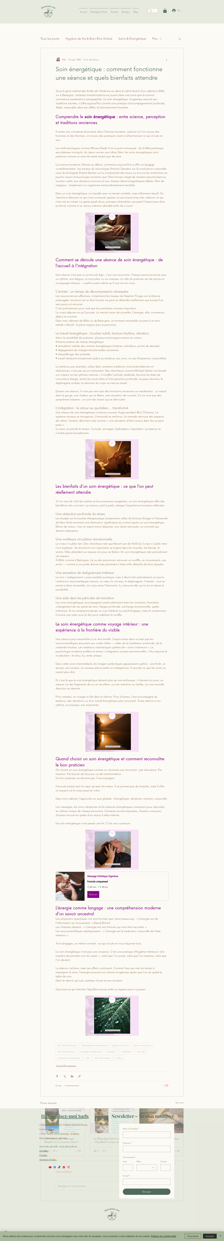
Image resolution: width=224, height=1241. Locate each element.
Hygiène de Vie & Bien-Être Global (89, 38)
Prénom (127, 1143)
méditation (126, 1051)
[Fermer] (220, 1236)
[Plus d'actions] (166, 59)
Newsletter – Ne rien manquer (143, 1116)
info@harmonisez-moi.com (53, 1138)
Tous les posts (49, 38)
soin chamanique (103, 1058)
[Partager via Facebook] (57, 1076)
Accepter (210, 1236)
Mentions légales (48, 1159)
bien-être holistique (67, 1045)
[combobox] (147, 1167)
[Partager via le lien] (79, 1076)
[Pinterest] (63, 1167)
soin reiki (141, 1051)
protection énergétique (69, 1058)
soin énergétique (66, 1051)
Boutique (43, 1150)
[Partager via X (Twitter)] (64, 1076)
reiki (87, 1058)
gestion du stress (120, 1045)
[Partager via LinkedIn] (72, 1076)
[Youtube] (50, 1167)
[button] (179, 38)
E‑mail (126, 1175)
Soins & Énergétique (132, 38)
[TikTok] (59, 1167)
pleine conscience (142, 1045)
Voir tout (180, 1102)
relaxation (111, 1051)
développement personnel (94, 1045)
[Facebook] (54, 1167)
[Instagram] (68, 1167)
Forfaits (43, 1155)
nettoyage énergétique (90, 1051)
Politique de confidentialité (163, 1236)
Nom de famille (131, 1128)
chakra (119, 1058)
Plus (155, 38)
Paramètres (193, 1236)
